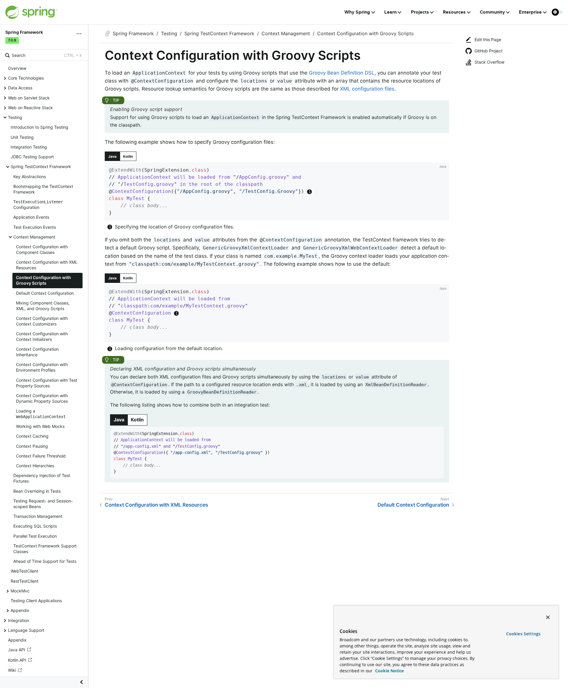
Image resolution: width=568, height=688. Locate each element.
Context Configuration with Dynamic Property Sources (42, 398)
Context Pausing (32, 446)
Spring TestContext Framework (41, 166)
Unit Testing (22, 137)
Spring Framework (133, 33)
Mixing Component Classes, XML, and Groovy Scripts (43, 305)
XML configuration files (367, 89)
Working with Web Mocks (40, 426)
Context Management (34, 236)
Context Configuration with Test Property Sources (46, 383)
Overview (17, 68)
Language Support (26, 630)
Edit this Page (488, 39)
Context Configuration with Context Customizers (42, 321)
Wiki (12, 670)
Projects (420, 12)
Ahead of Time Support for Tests (44, 561)
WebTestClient (24, 570)
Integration (18, 620)
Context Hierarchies (35, 465)
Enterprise (530, 12)
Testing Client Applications (36, 600)
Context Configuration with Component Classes (42, 249)
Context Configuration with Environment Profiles (42, 367)
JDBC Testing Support (32, 156)
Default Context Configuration (45, 293)
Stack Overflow (489, 62)
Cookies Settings (523, 634)
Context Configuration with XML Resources (47, 265)
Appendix (20, 610)
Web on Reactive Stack (30, 107)
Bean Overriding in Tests (37, 491)
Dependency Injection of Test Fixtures (41, 478)
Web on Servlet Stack (29, 97)
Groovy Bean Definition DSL (342, 73)
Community (492, 12)
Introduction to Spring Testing (39, 127)
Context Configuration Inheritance (37, 352)
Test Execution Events (34, 227)
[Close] (547, 617)
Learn (390, 12)
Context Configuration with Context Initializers (42, 336)
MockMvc (20, 590)
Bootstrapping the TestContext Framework (43, 189)
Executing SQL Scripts (35, 526)
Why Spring (357, 12)
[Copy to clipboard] (442, 213)
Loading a (41, 413)
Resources (454, 12)
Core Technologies (26, 77)
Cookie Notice (389, 671)
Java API (16, 649)
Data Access (20, 87)
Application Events (31, 217)
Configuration (38, 204)
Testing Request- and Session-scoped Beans (43, 503)
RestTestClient (24, 580)
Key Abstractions (29, 176)
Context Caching (32, 436)
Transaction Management (37, 516)
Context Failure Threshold (41, 455)
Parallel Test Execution (35, 535)
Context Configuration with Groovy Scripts (43, 280)
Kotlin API (17, 660)
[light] (557, 12)
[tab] (112, 156)
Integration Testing (29, 146)
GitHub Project (489, 50)
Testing (15, 117)
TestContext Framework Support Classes (45, 548)
